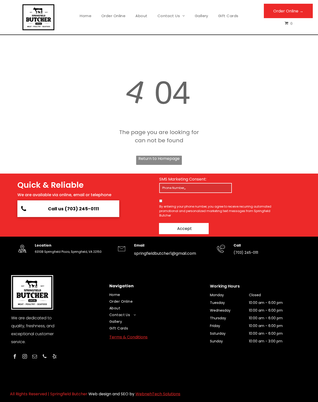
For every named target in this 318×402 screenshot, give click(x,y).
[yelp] (54, 357)
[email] (34, 357)
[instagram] (24, 357)
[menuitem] (85, 16)
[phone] (44, 357)
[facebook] (14, 357)
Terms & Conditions (128, 337)
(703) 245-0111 (246, 252)
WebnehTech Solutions (157, 394)
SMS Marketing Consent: (182, 179)
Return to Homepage (159, 158)
